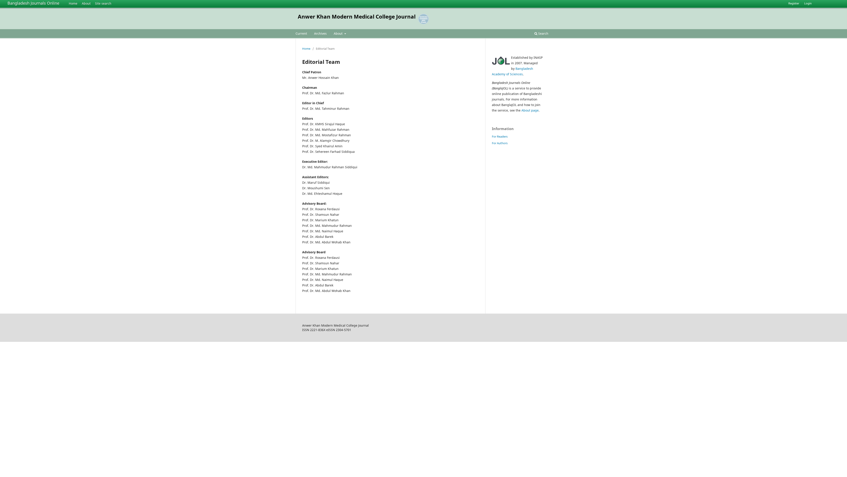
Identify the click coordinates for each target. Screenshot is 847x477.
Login (808, 3)
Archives (320, 33)
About (86, 3)
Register (793, 3)
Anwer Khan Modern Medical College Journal (357, 16)
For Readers (500, 136)
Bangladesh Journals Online (33, 3)
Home (73, 3)
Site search (103, 3)
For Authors (500, 143)
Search (542, 33)
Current (301, 33)
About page (530, 110)
